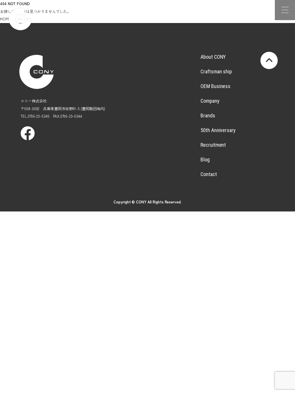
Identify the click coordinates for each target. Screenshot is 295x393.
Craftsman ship (216, 71)
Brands (208, 115)
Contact (209, 174)
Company (210, 101)
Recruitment (213, 145)
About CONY (213, 57)
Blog (205, 160)
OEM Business (215, 86)
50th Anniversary (218, 130)
